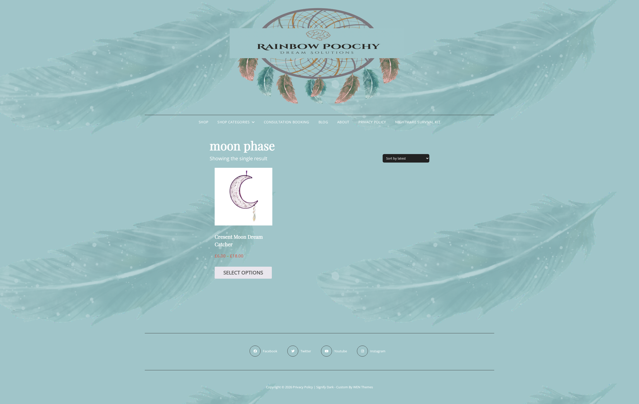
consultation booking (286, 122)
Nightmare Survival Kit (417, 122)
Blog (323, 122)
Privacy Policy (372, 122)
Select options (243, 272)
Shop (203, 122)
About (343, 122)
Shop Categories (233, 122)
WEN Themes (363, 387)
